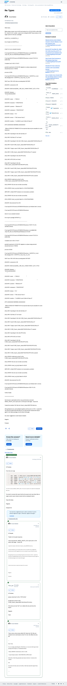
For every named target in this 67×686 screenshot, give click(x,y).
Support (34, 683)
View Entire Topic (9, 452)
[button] (57, 17)
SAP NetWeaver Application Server (11, 22)
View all (47, 135)
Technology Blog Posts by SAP (53, 45)
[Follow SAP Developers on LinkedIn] (63, 683)
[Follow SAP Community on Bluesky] (58, 683)
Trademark (29, 683)
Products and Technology (16, 5)
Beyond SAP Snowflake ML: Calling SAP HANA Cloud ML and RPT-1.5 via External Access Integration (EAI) (53, 51)
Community (12, 1)
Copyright (16, 683)
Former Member (12, 16)
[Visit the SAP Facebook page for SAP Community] (56, 683)
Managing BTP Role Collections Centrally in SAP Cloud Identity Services (52, 67)
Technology (24, 5)
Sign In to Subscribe (55, 10)
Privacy (4, 683)
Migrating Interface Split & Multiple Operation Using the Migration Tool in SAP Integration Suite (53, 41)
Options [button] (61, 10)
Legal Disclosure (22, 683)
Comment (39, 428)
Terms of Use (9, 683)
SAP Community (7, 5)
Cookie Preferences (42, 683)
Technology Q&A (31, 5)
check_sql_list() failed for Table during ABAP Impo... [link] (44, 5)
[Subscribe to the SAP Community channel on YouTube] (61, 683)
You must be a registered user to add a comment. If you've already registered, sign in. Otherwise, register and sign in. (23, 512)
